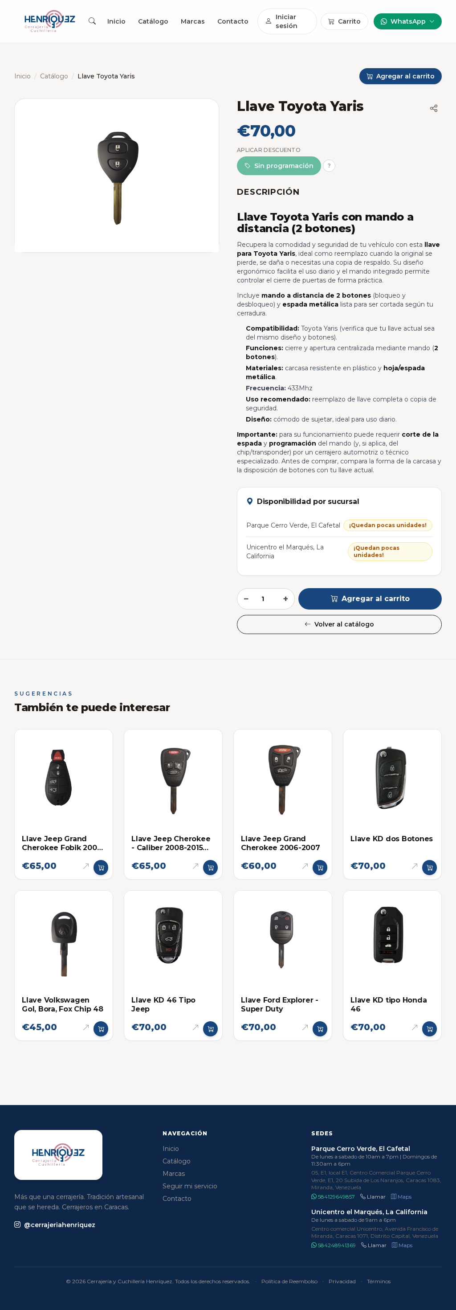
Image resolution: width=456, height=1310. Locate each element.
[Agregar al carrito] (101, 867)
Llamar (376, 1196)
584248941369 (336, 1245)
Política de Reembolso (289, 1281)
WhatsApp (408, 21)
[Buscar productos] (92, 21)
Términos (379, 1281)
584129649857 (336, 1196)
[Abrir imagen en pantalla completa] (117, 175)
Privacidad (342, 1281)
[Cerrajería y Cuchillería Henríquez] (50, 21)
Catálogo (153, 21)
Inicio (116, 21)
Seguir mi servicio (190, 1186)
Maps (403, 1196)
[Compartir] (434, 108)
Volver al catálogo (344, 624)
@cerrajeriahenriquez (59, 1225)
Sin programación (284, 166)
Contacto (232, 21)
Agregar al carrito (376, 598)
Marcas (193, 21)
